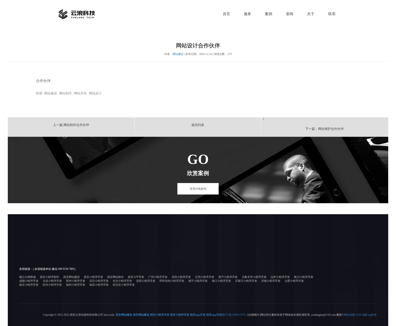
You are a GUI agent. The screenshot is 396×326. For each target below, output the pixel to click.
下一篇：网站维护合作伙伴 (324, 129)
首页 (226, 14)
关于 (310, 14)
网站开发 (80, 93)
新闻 (289, 14)
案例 (268, 14)
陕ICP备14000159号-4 (235, 314)
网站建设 (178, 54)
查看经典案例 (198, 188)
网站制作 (65, 93)
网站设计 (95, 93)
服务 (247, 14)
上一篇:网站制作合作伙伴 (71, 125)
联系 (332, 14)
